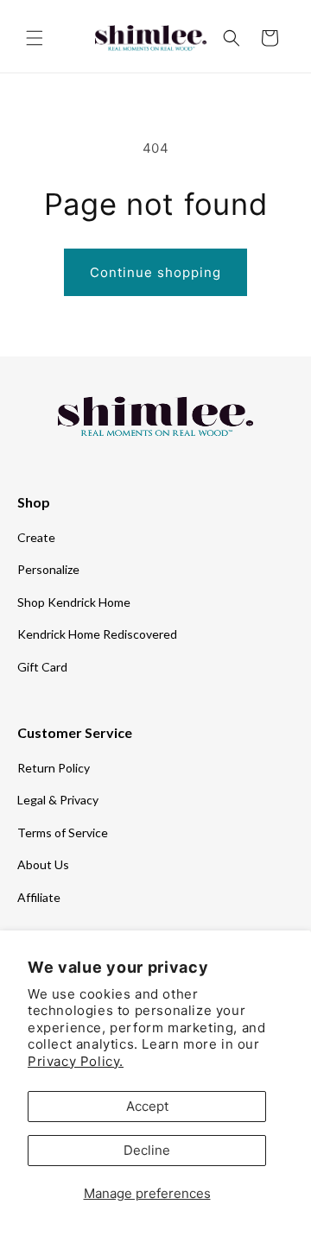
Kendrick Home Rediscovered (97, 634)
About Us (43, 864)
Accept (147, 1106)
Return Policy (53, 767)
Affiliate (38, 897)
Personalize (48, 569)
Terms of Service (62, 832)
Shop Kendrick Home (73, 602)
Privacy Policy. (76, 1061)
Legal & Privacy (57, 799)
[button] (35, 38)
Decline (147, 1150)
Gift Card (42, 666)
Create (36, 537)
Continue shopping (155, 272)
